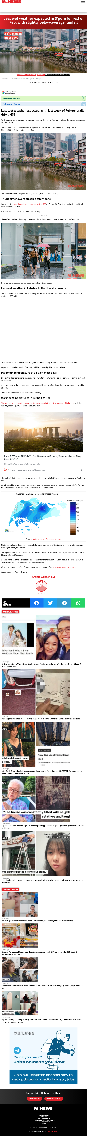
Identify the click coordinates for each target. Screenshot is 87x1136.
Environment (21, 75)
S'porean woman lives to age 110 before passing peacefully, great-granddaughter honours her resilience (42, 826)
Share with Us (34, 1098)
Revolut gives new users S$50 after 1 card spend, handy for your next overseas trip (37, 920)
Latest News (31, 75)
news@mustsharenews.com (64, 567)
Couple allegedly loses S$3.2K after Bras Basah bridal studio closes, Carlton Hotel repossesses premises (42, 881)
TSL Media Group (52, 1131)
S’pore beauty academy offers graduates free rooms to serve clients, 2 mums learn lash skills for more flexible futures (42, 1020)
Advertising (44, 1115)
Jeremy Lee (35, 82)
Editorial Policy (45, 1118)
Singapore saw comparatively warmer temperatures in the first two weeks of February (37, 403)
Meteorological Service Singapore (47, 539)
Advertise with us (53, 1098)
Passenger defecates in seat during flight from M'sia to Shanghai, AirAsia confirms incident (41, 719)
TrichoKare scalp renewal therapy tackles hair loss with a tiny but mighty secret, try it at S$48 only (42, 986)
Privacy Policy (44, 1122)
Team (44, 1123)
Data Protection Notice (45, 1120)
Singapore (40, 75)
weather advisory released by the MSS (30, 204)
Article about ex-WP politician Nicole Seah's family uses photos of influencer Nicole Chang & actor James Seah (41, 665)
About (44, 1117)
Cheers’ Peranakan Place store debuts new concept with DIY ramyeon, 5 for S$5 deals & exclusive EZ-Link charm (39, 953)
